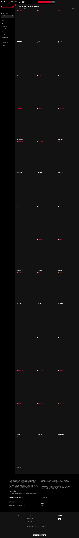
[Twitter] (59, 519)
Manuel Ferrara (61, 434)
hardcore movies (30, 482)
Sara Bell (39, 303)
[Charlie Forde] (68, 156)
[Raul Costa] (68, 25)
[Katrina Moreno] (68, 123)
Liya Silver (60, 270)
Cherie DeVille (19, 205)
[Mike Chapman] (27, 156)
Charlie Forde (60, 172)
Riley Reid (18, 434)
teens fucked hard (60, 479)
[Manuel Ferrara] (68, 418)
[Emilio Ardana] (27, 320)
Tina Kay (39, 336)
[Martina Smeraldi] (27, 123)
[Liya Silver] (68, 254)
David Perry (40, 205)
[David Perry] (47, 189)
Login (53, 1)
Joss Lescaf (60, 205)
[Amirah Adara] (47, 123)
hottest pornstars (15, 490)
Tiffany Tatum (19, 41)
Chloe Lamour (19, 303)
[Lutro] (47, 25)
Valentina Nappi (22, 490)
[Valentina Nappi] (68, 58)
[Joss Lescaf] (68, 189)
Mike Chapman (19, 172)
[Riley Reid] (27, 418)
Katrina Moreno (61, 139)
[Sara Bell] (47, 287)
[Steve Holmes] (47, 418)
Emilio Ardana (19, 336)
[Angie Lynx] (47, 221)
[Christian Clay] (47, 385)
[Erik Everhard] (27, 58)
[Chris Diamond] (68, 320)
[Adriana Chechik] (68, 352)
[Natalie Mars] (68, 221)
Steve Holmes (40, 434)
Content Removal (45, 533)
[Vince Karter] (27, 90)
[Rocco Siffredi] (11, 2)
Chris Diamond (61, 336)
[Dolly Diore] (47, 352)
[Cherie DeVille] (27, 189)
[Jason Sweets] (47, 90)
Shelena (14, 491)
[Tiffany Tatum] (27, 25)
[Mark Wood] (27, 451)
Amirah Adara (40, 139)
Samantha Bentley (20, 401)
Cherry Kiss (19, 270)
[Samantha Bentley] (27, 385)
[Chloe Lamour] (27, 287)
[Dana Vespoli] (68, 385)
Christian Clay (40, 401)
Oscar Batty (60, 303)
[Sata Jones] (68, 90)
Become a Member (45, 1)
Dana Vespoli (60, 401)
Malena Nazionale (28, 490)
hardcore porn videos (16, 486)
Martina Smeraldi (20, 139)
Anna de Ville (40, 270)
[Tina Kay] (47, 320)
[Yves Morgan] (47, 58)
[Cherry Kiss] (27, 254)
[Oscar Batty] (68, 287)
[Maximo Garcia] (47, 156)
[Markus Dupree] (27, 352)
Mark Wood (19, 467)
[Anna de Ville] (47, 254)
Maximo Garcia (40, 172)
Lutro (39, 41)
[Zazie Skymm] (27, 221)
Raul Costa (60, 41)
